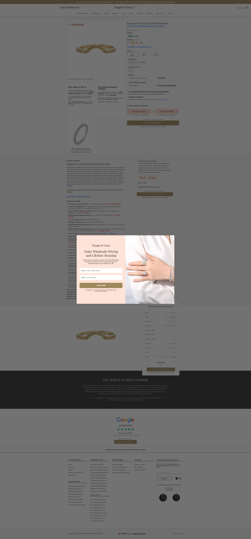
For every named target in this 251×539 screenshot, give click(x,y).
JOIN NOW (101, 285)
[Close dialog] (172, 237)
